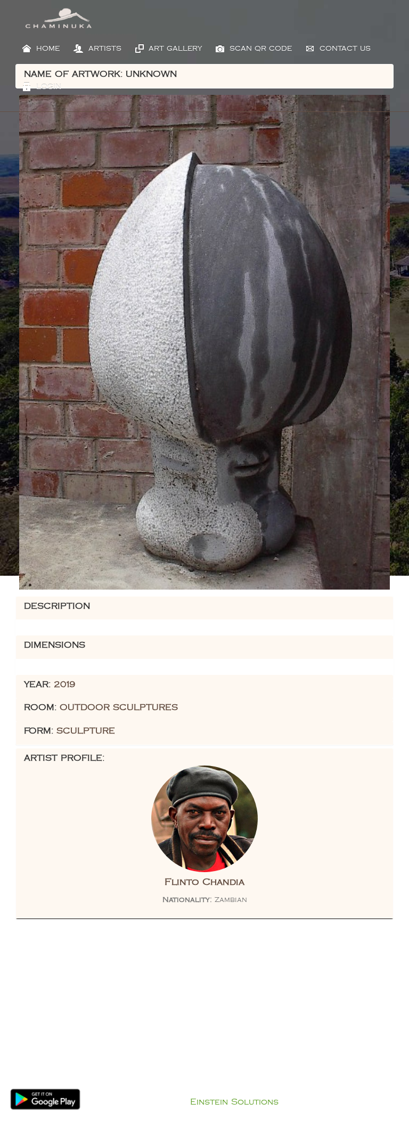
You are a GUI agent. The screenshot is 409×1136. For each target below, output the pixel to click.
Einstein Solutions (234, 1102)
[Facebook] (187, 1015)
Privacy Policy (215, 1088)
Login (47, 87)
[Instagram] (222, 1015)
